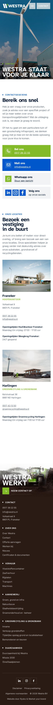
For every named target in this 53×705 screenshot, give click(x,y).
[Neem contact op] (17, 491)
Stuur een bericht (23, 180)
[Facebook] (34, 681)
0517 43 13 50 (9, 405)
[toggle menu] (32, 6)
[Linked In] (19, 681)
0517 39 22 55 (22, 152)
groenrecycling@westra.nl (15, 409)
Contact (43, 6)
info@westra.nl (22, 166)
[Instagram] (26, 681)
